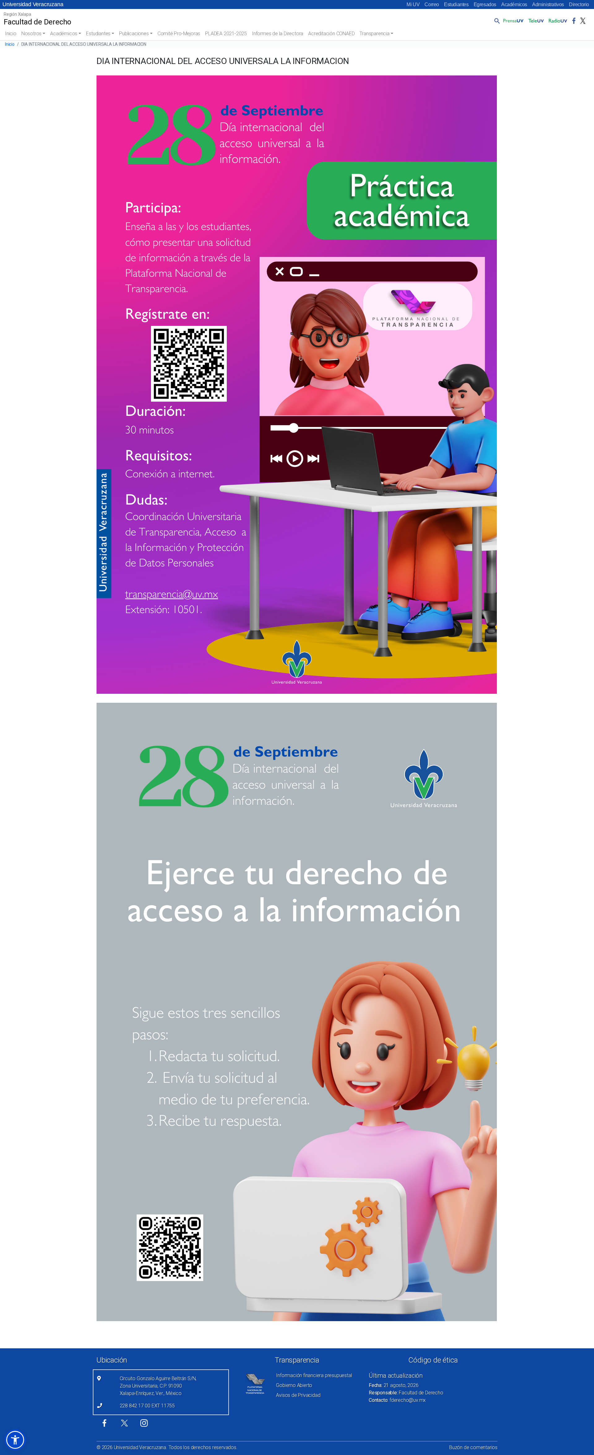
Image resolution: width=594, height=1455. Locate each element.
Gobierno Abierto (294, 1385)
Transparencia (374, 33)
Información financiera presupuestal (314, 1375)
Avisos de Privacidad (298, 1395)
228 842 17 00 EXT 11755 (147, 1406)
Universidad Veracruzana (32, 4)
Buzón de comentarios (473, 1447)
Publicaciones (133, 33)
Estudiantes (456, 4)
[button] (496, 21)
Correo (431, 4)
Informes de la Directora (277, 33)
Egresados (485, 4)
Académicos (514, 4)
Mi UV (413, 4)
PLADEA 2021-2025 (226, 33)
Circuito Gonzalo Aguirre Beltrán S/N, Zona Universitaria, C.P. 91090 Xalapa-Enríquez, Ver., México (158, 1386)
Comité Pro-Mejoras (178, 33)
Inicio (10, 33)
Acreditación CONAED (331, 33)
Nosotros (31, 33)
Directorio (579, 4)
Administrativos (548, 4)
